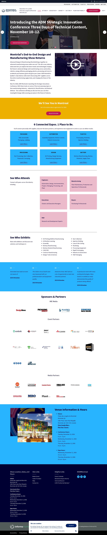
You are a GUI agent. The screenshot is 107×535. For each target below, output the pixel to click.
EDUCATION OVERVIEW (20, 43)
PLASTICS (83, 4)
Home (39, 10)
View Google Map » (15, 489)
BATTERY (103, 4)
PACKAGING (67, 4)
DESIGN (97, 4)
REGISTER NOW (93, 10)
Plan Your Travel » (15, 491)
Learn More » (24, 144)
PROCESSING (90, 4)
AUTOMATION (75, 4)
